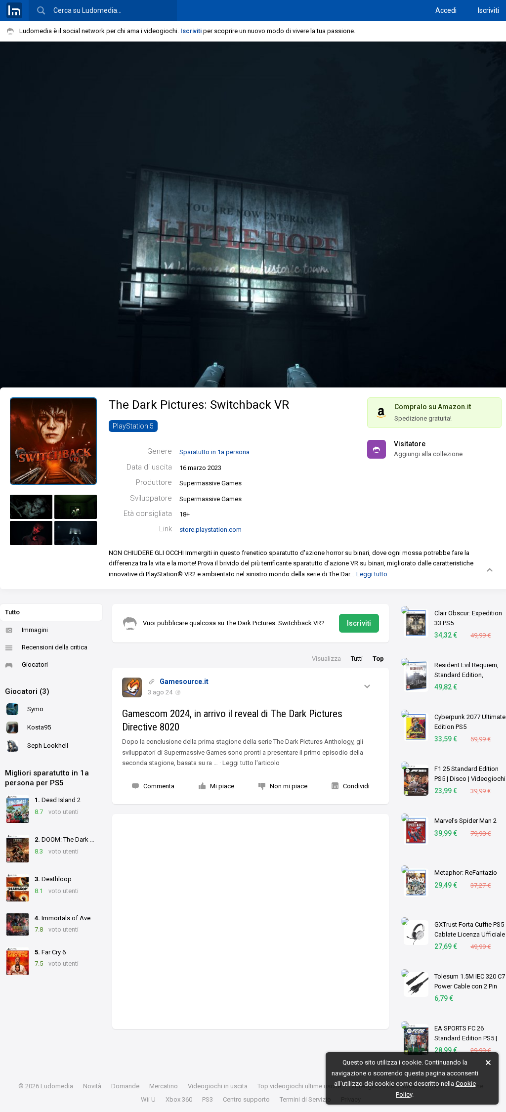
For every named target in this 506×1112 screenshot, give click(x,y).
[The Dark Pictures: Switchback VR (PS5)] (53, 440)
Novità (92, 1086)
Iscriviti (488, 10)
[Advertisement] (250, 921)
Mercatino (163, 1086)
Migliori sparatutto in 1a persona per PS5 (47, 778)
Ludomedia (57, 1086)
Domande (125, 1086)
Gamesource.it (184, 681)
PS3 (207, 1099)
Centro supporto (246, 1099)
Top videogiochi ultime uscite (299, 1086)
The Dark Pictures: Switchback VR (199, 405)
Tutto (12, 612)
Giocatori (35, 664)
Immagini (35, 630)
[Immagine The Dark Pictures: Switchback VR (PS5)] (31, 507)
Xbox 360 (179, 1099)
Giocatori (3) (27, 691)
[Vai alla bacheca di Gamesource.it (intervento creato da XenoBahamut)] (132, 687)
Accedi (446, 10)
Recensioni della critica (54, 647)
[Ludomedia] (14, 10)
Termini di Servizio (305, 1099)
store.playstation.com (210, 529)
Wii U (148, 1099)
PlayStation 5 (133, 426)
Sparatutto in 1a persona (214, 452)
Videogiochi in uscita (218, 1086)
